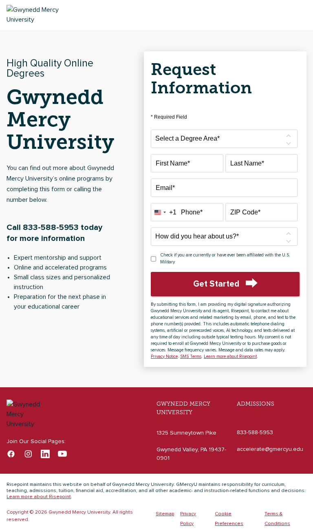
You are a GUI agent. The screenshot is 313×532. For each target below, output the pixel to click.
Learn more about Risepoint (230, 356)
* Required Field (169, 117)
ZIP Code (245, 212)
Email (165, 187)
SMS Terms (190, 356)
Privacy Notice (164, 356)
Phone (192, 212)
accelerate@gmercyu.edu (270, 449)
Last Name (247, 163)
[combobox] (163, 212)
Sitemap (165, 514)
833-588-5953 (255, 432)
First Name (173, 163)
